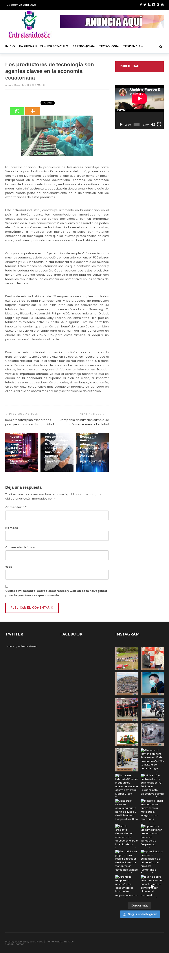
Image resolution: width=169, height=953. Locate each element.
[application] (139, 107)
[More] (32, 108)
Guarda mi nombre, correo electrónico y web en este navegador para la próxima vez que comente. (56, 593)
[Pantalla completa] (159, 124)
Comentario (16, 507)
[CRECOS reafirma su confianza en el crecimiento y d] (126, 709)
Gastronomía (83, 46)
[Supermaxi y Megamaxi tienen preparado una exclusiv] (152, 835)
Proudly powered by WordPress (24, 941)
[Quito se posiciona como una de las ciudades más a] (126, 683)
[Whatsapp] (17, 108)
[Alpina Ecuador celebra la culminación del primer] (152, 861)
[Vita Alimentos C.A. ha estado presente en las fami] (152, 734)
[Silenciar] (153, 124)
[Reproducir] (121, 124)
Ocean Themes (14, 944)
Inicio (10, 46)
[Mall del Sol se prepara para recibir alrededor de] (126, 861)
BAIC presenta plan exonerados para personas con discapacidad (29, 422)
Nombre (11, 528)
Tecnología (109, 46)
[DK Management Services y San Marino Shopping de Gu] (126, 734)
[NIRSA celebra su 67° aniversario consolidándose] (152, 886)
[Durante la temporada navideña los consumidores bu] (126, 886)
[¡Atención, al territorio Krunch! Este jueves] (152, 759)
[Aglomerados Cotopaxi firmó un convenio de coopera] (152, 658)
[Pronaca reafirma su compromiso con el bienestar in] (126, 658)
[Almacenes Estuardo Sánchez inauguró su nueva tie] (126, 785)
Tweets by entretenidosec (21, 646)
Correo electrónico (20, 547)
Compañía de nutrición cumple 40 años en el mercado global (84, 422)
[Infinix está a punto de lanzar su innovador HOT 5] (152, 785)
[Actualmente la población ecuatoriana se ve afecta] (152, 683)
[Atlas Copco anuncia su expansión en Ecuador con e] (152, 709)
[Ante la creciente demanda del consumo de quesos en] (126, 835)
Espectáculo (57, 46)
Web (9, 567)
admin (9, 85)
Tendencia (131, 46)
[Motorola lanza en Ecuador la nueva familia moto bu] (152, 810)
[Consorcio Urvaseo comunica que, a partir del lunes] (126, 810)
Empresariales (31, 46)
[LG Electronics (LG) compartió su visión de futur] (126, 759)
